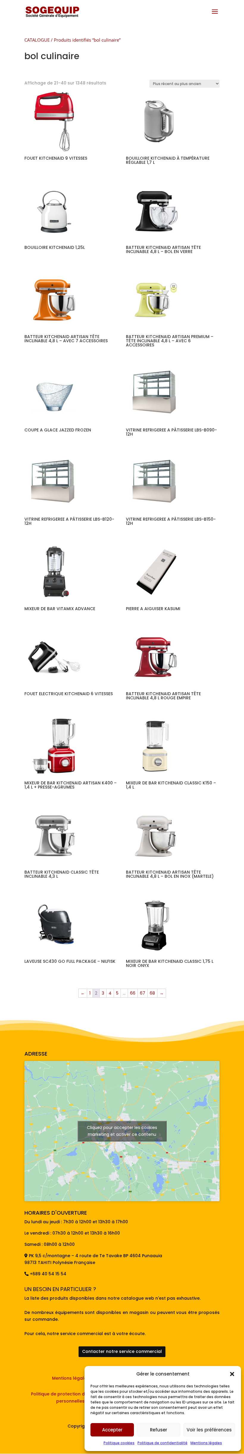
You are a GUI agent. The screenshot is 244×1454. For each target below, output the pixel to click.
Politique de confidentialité (162, 1442)
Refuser (158, 1430)
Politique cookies (119, 1442)
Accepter (112, 1430)
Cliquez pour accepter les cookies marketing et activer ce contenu (122, 1131)
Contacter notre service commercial (122, 1351)
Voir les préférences (209, 1430)
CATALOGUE (37, 40)
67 (142, 993)
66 (132, 993)
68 (152, 993)
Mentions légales (206, 1442)
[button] (232, 1374)
